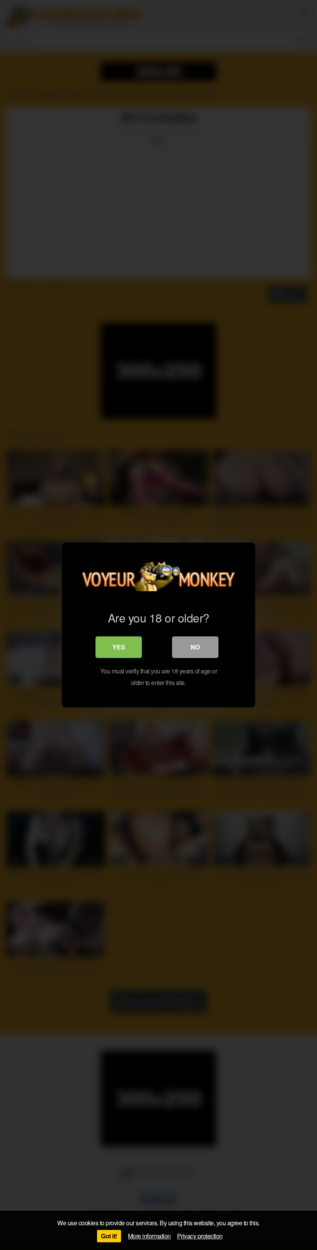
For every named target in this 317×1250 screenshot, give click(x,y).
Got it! (109, 1235)
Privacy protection (200, 1235)
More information (149, 1235)
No (195, 647)
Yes (118, 647)
